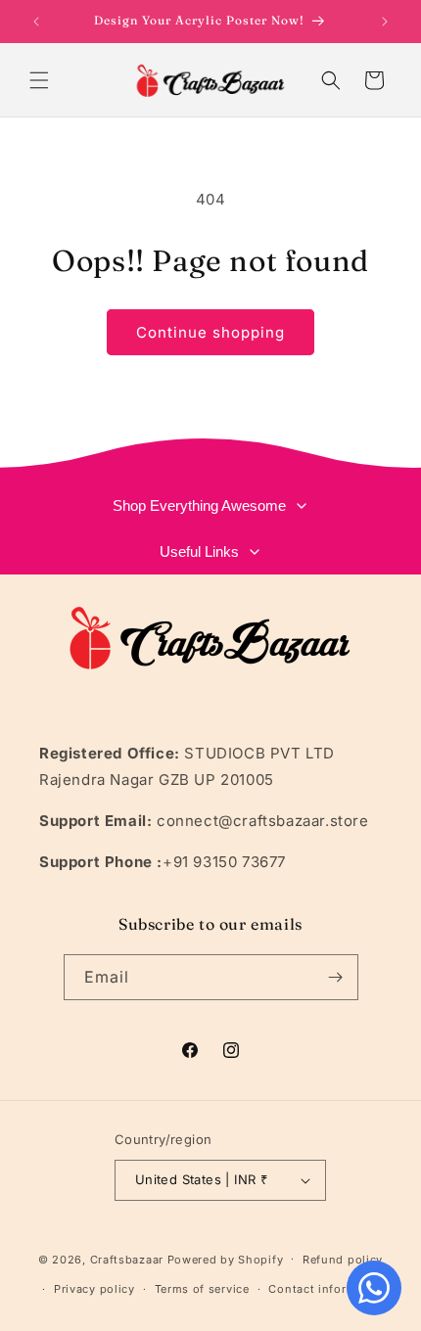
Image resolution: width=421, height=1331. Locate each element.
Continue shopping (210, 332)
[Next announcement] (384, 21)
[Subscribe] (335, 977)
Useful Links (199, 551)
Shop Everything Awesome (199, 505)
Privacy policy (94, 1289)
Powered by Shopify (225, 1258)
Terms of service (202, 1289)
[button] (39, 80)
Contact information (327, 1289)
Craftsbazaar (127, 1258)
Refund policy (343, 1259)
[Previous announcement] (36, 21)
